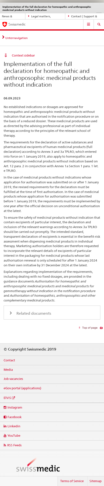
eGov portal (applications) (22, 388)
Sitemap (95, 481)
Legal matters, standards (39, 17)
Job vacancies (13, 379)
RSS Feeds (14, 445)
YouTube (13, 435)
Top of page (89, 327)
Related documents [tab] (33, 313)
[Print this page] (101, 329)
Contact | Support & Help (82, 17)
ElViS (7, 398)
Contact (9, 360)
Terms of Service (72, 481)
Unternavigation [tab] (16, 38)
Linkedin (13, 426)
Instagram (14, 407)
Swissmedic (16, 24)
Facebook (14, 417)
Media (8, 369)
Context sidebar (23, 55)
